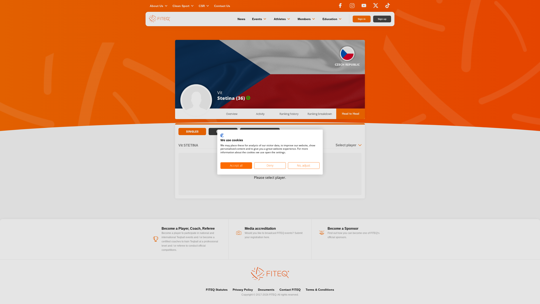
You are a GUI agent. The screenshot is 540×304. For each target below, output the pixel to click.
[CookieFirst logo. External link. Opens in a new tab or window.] (222, 136)
